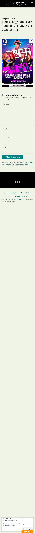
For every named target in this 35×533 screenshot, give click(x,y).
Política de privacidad (21, 196)
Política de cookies (11, 525)
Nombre (5, 129)
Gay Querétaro (17, 2)
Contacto (9, 196)
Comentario (6, 104)
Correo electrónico (8, 138)
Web (4, 147)
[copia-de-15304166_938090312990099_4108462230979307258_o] (17, 40)
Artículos (27, 193)
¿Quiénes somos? (16, 193)
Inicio (6, 193)
